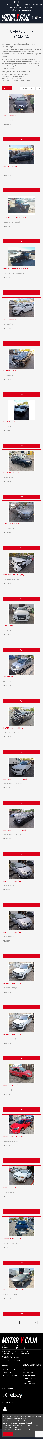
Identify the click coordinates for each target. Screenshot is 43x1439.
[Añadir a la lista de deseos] (39, 97)
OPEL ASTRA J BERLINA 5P (13, 1136)
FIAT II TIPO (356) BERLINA (13, 728)
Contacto (28, 1381)
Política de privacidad (11, 1375)
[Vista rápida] (39, 101)
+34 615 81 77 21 (25, 5)
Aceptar (8, 1434)
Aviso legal (7, 1373)
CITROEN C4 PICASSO (11, 166)
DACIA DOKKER (9, 421)
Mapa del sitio (29, 1384)
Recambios (28, 1373)
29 (35, 1322)
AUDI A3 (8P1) (8, 626)
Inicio (26, 1370)
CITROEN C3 (8, 677)
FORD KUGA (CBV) (10, 1187)
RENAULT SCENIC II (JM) (12, 881)
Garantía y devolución (11, 1370)
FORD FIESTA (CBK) (10, 1085)
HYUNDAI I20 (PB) (9, 370)
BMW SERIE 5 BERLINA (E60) (13, 575)
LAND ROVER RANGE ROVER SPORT (16, 268)
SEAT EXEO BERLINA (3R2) (13, 1289)
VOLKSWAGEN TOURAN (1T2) (14, 1238)
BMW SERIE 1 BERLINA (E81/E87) (15, 779)
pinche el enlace (9, 1429)
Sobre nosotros (30, 1378)
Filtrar (8, 88)
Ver (21, 139)
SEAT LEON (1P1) (9, 115)
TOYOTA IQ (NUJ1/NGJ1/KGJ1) (14, 217)
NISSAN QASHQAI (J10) (12, 472)
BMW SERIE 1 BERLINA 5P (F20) (14, 830)
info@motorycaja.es (22, 2)
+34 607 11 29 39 (24, 1351)
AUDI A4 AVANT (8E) (11, 523)
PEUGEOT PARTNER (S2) (12, 983)
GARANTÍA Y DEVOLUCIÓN (22, 10)
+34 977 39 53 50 (10, 5)
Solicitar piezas (30, 1375)
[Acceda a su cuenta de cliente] (5, 1410)
